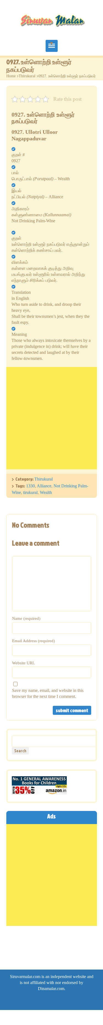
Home (11, 76)
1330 (30, 486)
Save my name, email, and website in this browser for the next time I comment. (47, 693)
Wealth (46, 492)
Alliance (44, 486)
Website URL (23, 663)
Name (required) (26, 618)
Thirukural (27, 76)
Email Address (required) (33, 641)
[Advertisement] (51, 418)
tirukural (30, 492)
